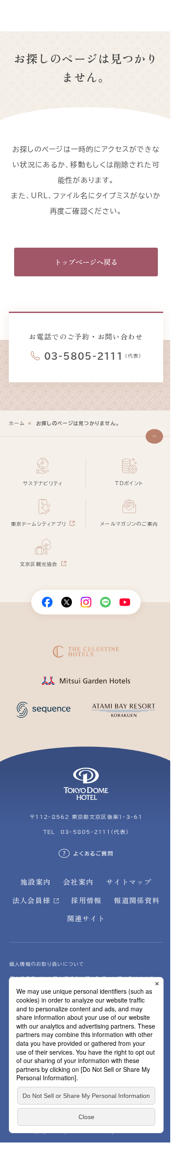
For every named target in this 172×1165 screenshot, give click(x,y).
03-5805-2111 (83, 355)
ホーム (17, 423)
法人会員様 (31, 900)
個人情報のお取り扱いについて (47, 963)
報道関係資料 (137, 900)
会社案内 (78, 881)
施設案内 (35, 881)
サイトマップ (129, 881)
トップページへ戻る (86, 261)
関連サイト (86, 918)
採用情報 (86, 900)
